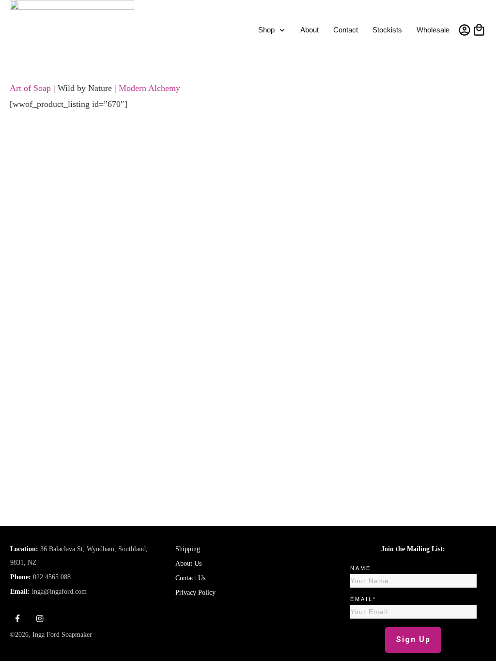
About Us (188, 563)
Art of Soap (30, 88)
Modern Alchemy (149, 88)
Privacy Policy (195, 592)
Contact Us (190, 578)
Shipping (187, 549)
